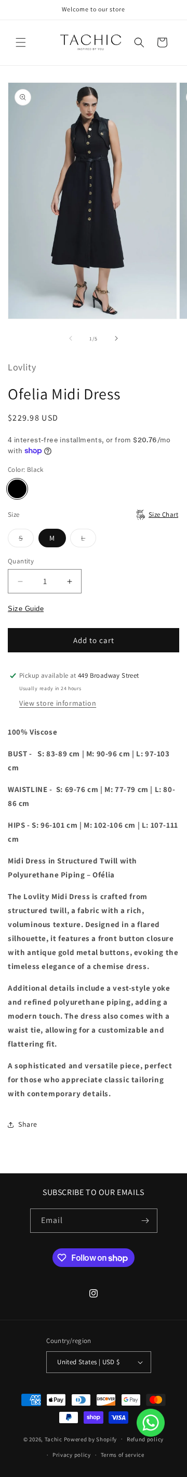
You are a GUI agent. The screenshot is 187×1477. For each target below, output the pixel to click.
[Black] (17, 489)
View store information (57, 703)
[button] (20, 42)
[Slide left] (70, 338)
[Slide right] (116, 338)
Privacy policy (71, 1454)
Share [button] (27, 1124)
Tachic (53, 1438)
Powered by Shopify (90, 1438)
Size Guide (26, 609)
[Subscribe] (145, 1221)
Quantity (21, 561)
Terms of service (122, 1454)
